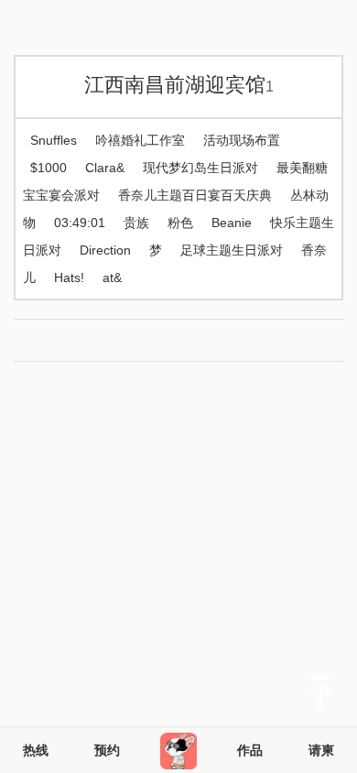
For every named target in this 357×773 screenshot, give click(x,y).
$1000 (48, 167)
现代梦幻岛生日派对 (200, 167)
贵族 (136, 222)
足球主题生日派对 (231, 250)
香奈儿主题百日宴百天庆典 (195, 195)
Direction (105, 250)
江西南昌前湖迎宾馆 (179, 84)
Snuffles (53, 140)
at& (112, 277)
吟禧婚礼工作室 (140, 140)
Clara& (104, 167)
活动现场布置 (241, 140)
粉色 (180, 222)
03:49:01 (79, 222)
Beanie (231, 222)
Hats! (69, 277)
